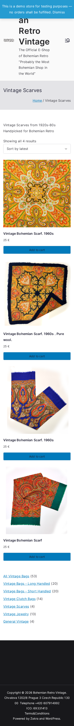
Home (37, 100)
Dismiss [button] (59, 12)
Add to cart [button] (37, 250)
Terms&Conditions (37, 713)
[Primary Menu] (67, 40)
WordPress (52, 718)
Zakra (34, 718)
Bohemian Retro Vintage (49, 692)
